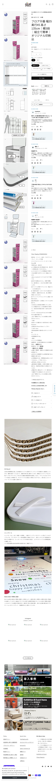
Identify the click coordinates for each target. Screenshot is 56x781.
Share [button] (34, 250)
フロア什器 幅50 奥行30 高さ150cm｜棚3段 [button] (38, 207)
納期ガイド (23, 751)
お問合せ (22, 761)
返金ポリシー (6, 739)
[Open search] (32, 104)
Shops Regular (41, 757)
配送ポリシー (6, 751)
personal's (23, 745)
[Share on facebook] (32, 130)
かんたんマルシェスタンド (27, 742)
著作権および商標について (10, 758)
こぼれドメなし (45, 65)
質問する (47, 86)
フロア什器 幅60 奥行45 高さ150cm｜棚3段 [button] (38, 139)
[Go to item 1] (35, 92)
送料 (21, 754)
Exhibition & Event (42, 754)
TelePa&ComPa (24, 739)
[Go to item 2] (42, 92)
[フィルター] (36, 104)
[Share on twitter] (35, 129)
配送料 (35, 49)
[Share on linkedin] (40, 130)
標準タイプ (35, 65)
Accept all (15, 777)
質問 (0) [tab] (47, 100)
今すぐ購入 (42, 78)
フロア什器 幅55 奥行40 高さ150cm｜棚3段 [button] (38, 172)
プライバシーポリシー (9, 745)
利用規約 (5, 748)
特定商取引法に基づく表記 (10, 754)
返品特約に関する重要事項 (10, 742)
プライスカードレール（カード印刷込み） (42, 69)
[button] (2, 4)
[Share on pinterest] (38, 130)
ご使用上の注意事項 (36, 411)
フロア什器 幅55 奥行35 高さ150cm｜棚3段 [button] (38, 241)
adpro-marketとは (25, 748)
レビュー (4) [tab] (36, 100)
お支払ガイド (23, 758)
